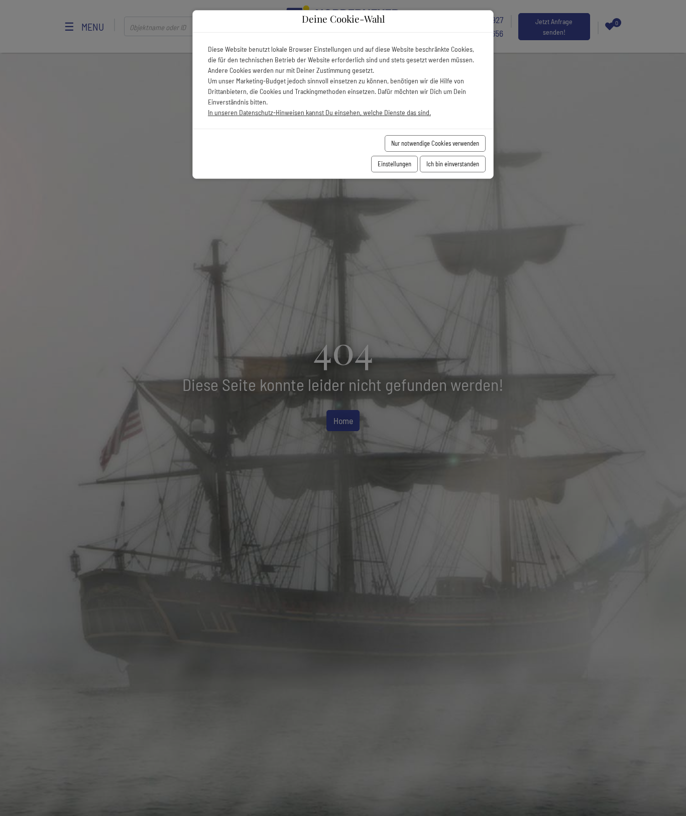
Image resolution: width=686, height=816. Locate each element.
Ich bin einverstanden (452, 164)
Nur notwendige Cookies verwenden (435, 143)
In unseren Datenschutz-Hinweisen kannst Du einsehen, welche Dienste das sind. (319, 112)
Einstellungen (394, 164)
